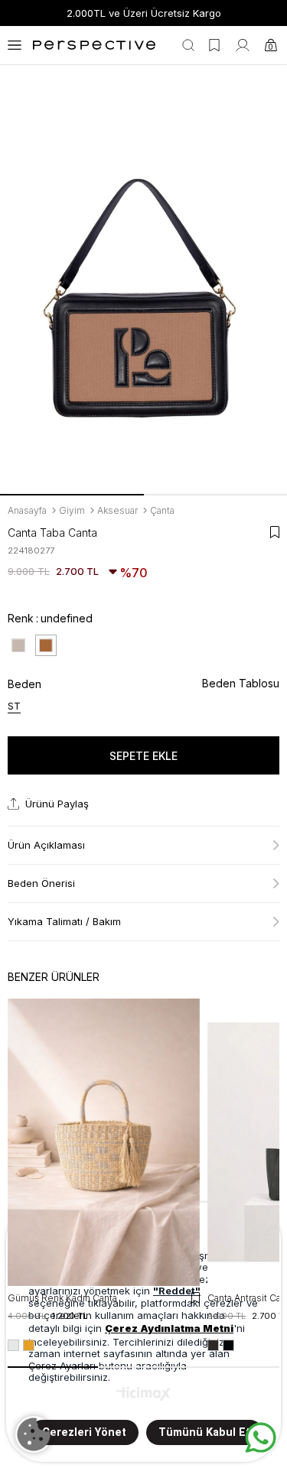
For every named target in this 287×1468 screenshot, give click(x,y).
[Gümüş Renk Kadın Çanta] (104, 1142)
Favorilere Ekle (195, 1298)
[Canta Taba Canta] (46, 645)
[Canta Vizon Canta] (18, 645)
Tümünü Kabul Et (204, 1432)
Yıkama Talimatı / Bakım (64, 921)
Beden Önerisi (41, 883)
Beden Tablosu (240, 683)
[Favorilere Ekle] (274, 532)
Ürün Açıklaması (46, 845)
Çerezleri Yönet (84, 1432)
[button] (72, 494)
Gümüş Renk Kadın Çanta (62, 1298)
